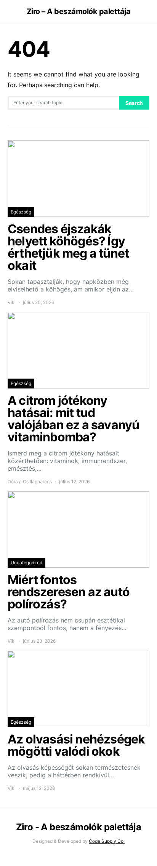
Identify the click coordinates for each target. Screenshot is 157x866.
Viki (12, 302)
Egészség (21, 212)
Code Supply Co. (107, 841)
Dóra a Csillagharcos (30, 481)
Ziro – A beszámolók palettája (79, 11)
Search (134, 103)
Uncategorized (26, 562)
